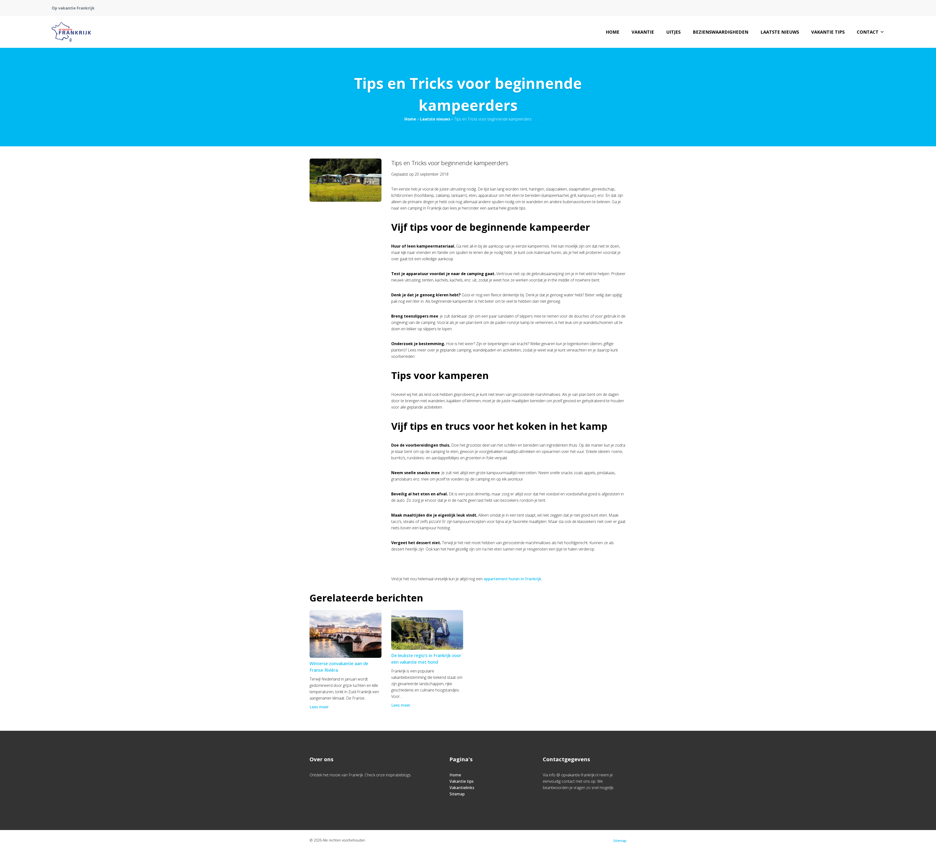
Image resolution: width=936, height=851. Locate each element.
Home (612, 32)
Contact (867, 32)
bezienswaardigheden (720, 32)
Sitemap (457, 794)
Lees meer (319, 707)
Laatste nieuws (779, 32)
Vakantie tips (828, 32)
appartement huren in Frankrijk (512, 578)
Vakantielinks (461, 787)
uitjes (673, 32)
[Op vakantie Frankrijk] (71, 32)
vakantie (643, 32)
